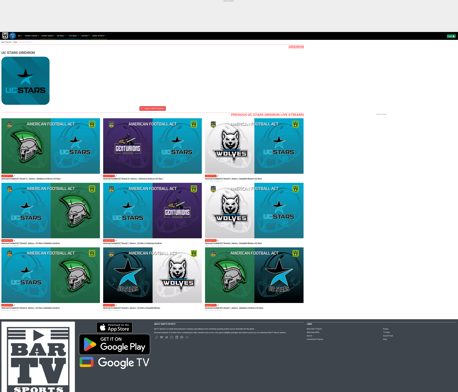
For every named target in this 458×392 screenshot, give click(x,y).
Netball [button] (61, 36)
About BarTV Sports (314, 329)
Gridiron (296, 47)
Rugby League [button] (31, 36)
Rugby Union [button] (47, 36)
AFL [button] (19, 36)
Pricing (385, 329)
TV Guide (386, 332)
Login (450, 36)
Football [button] (73, 36)
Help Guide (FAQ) (313, 332)
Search (309, 336)
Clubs (15, 42)
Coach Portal (388, 336)
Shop (385, 339)
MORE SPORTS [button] (98, 36)
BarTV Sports (6, 42)
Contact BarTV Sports (315, 339)
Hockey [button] (85, 36)
